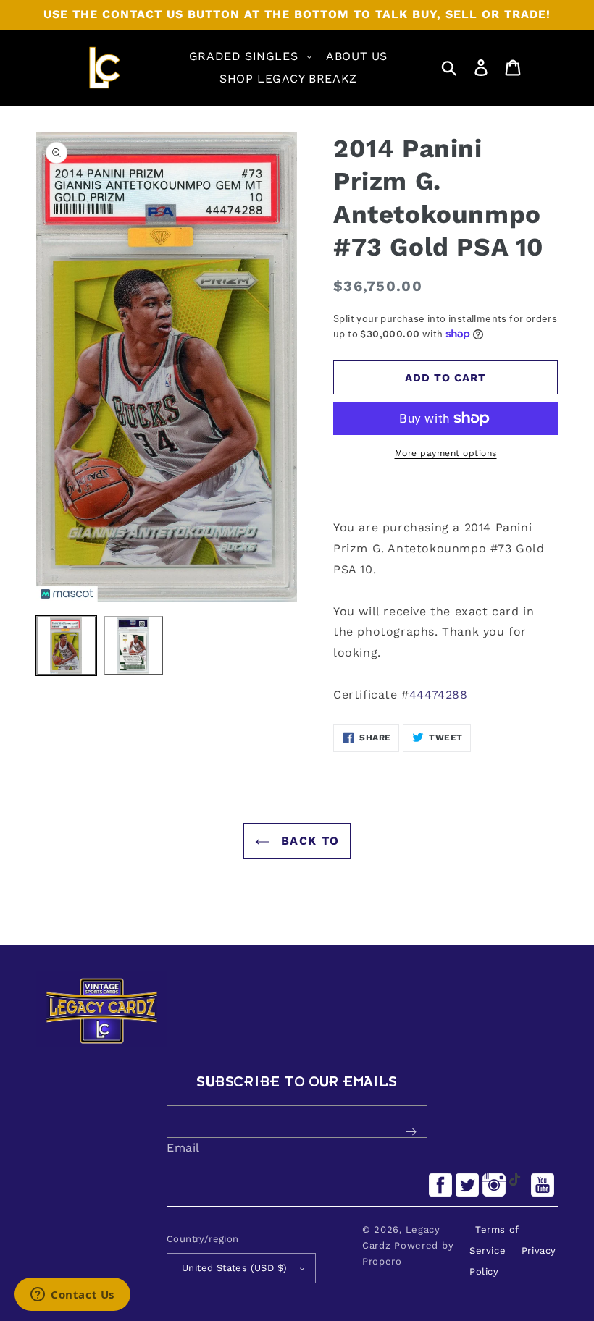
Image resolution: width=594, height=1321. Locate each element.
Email (183, 1148)
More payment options (446, 453)
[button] (248, 57)
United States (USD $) (234, 1267)
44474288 (438, 694)
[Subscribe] (411, 1132)
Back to (308, 841)
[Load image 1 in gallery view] (66, 646)
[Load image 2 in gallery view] (134, 646)
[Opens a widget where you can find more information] (72, 1296)
